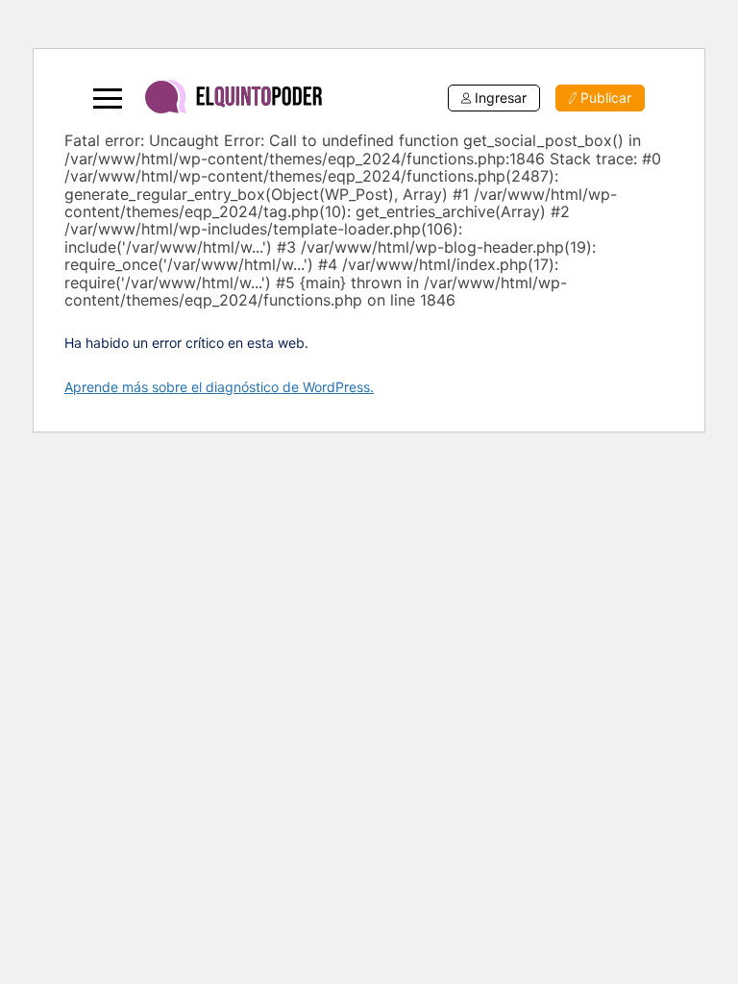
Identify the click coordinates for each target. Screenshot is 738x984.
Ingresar (501, 97)
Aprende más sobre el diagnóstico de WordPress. (219, 387)
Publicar (605, 97)
